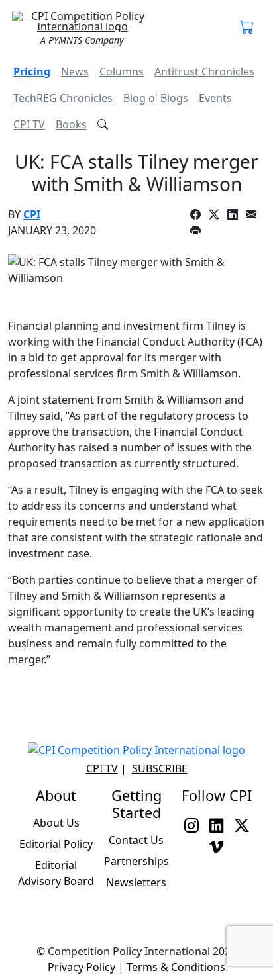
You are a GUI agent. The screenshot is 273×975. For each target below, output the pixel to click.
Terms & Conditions (176, 967)
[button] (247, 28)
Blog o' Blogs (155, 98)
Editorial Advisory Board (56, 873)
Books (71, 124)
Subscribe (160, 768)
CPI (31, 214)
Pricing (31, 71)
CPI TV (29, 124)
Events (215, 98)
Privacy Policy (81, 967)
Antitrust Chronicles (204, 71)
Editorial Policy (56, 844)
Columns (121, 71)
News (75, 71)
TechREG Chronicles (63, 98)
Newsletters (136, 882)
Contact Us (136, 840)
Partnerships (136, 861)
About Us (56, 822)
